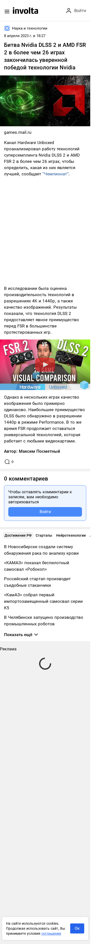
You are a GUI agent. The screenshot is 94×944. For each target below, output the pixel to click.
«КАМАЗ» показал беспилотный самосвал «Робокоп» (36, 566)
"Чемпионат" (55, 173)
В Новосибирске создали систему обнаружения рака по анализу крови (41, 550)
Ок (77, 928)
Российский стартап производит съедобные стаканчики (37, 582)
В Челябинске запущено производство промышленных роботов (43, 620)
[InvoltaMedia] (25, 10)
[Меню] (7, 12)
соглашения (51, 933)
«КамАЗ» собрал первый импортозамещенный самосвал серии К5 (43, 601)
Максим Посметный (39, 451)
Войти (45, 511)
